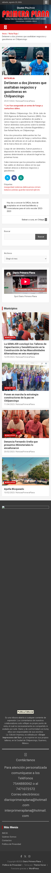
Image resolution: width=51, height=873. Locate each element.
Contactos (7, 840)
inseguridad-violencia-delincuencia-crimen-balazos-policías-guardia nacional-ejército (22, 188)
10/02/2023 (9, 492)
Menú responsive (46, 2)
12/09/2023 (9, 357)
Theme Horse (40, 865)
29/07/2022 (9, 101)
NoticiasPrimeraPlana (25, 101)
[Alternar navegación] (5, 27)
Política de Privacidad (11, 844)
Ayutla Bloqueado (14, 489)
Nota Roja (9, 78)
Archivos (8, 253)
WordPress (34, 868)
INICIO (5, 833)
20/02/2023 (9, 452)
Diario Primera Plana (32, 861)
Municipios (10, 308)
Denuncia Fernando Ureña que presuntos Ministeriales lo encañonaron (21, 444)
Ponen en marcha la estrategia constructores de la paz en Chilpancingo (21, 397)
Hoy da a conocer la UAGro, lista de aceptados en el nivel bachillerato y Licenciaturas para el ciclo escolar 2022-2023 (25, 206)
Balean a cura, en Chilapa (33, 219)
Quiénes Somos (9, 837)
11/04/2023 (9, 404)
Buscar (7, 231)
